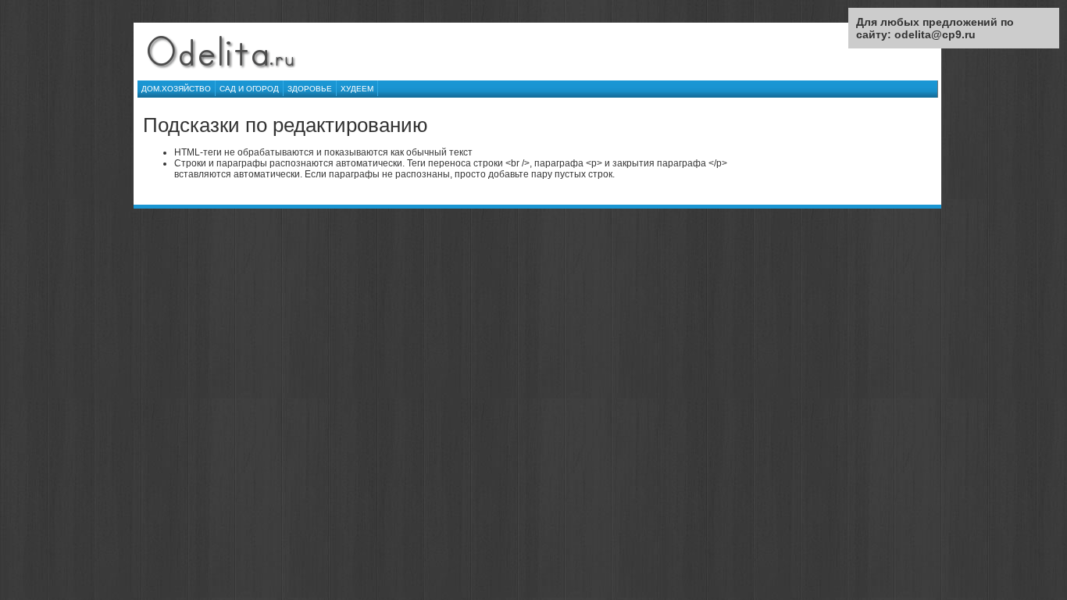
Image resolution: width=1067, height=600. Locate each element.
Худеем (357, 88)
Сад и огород (249, 88)
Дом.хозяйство (176, 88)
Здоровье (309, 88)
